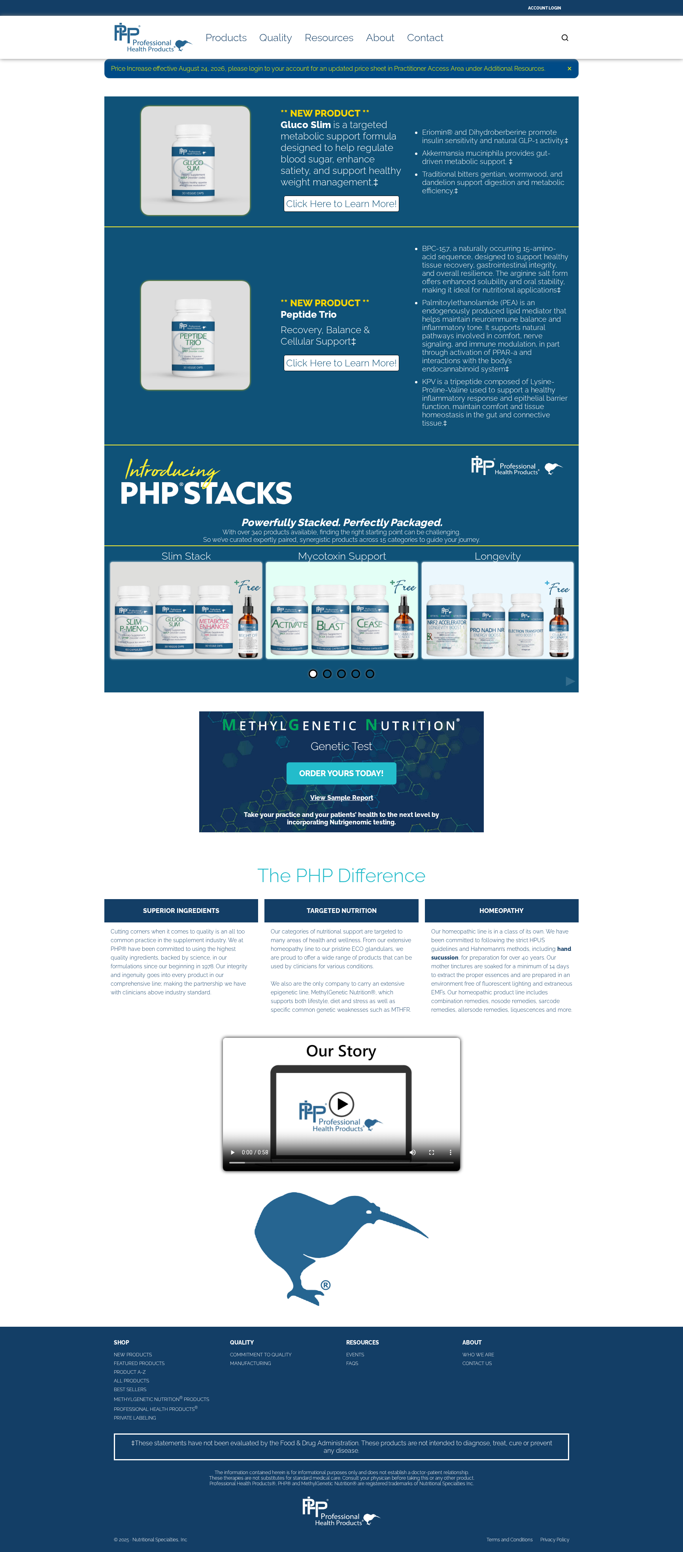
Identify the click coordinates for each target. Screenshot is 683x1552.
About (380, 37)
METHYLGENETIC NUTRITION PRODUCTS (161, 1398)
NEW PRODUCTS (133, 1355)
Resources (329, 37)
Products (226, 37)
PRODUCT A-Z (130, 1372)
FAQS (352, 1363)
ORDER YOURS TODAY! (341, 773)
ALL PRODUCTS (131, 1381)
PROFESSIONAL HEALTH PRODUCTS (156, 1408)
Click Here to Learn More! (341, 203)
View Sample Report (341, 797)
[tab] (313, 673)
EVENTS (355, 1355)
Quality (275, 37)
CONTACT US (477, 1363)
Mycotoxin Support (342, 556)
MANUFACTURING (250, 1363)
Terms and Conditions (510, 1540)
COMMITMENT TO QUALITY (261, 1355)
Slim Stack (186, 556)
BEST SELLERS (130, 1389)
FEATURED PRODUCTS (139, 1363)
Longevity (498, 556)
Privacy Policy (554, 1540)
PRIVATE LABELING (135, 1418)
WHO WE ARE (478, 1355)
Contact (425, 37)
